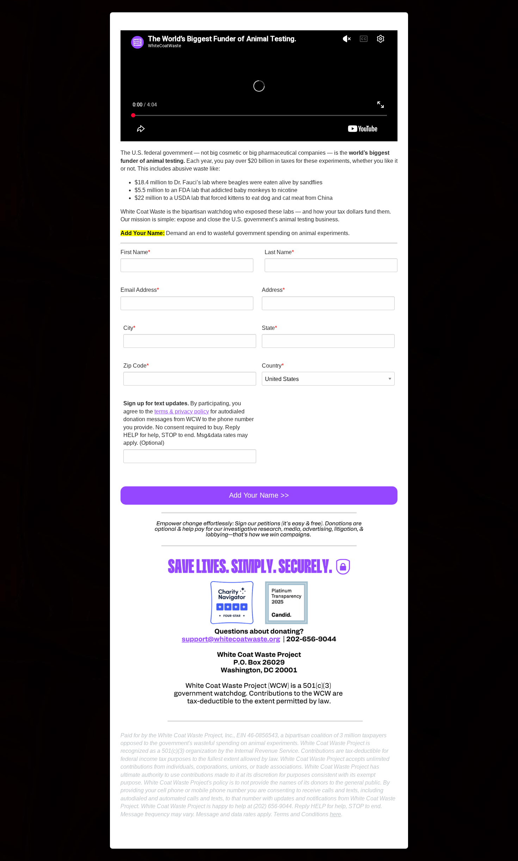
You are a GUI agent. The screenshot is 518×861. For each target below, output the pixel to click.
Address (272, 290)
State (268, 328)
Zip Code (135, 366)
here (335, 814)
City (128, 328)
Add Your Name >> (259, 495)
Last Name (278, 252)
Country (272, 366)
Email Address (139, 290)
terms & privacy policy (181, 411)
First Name (134, 252)
